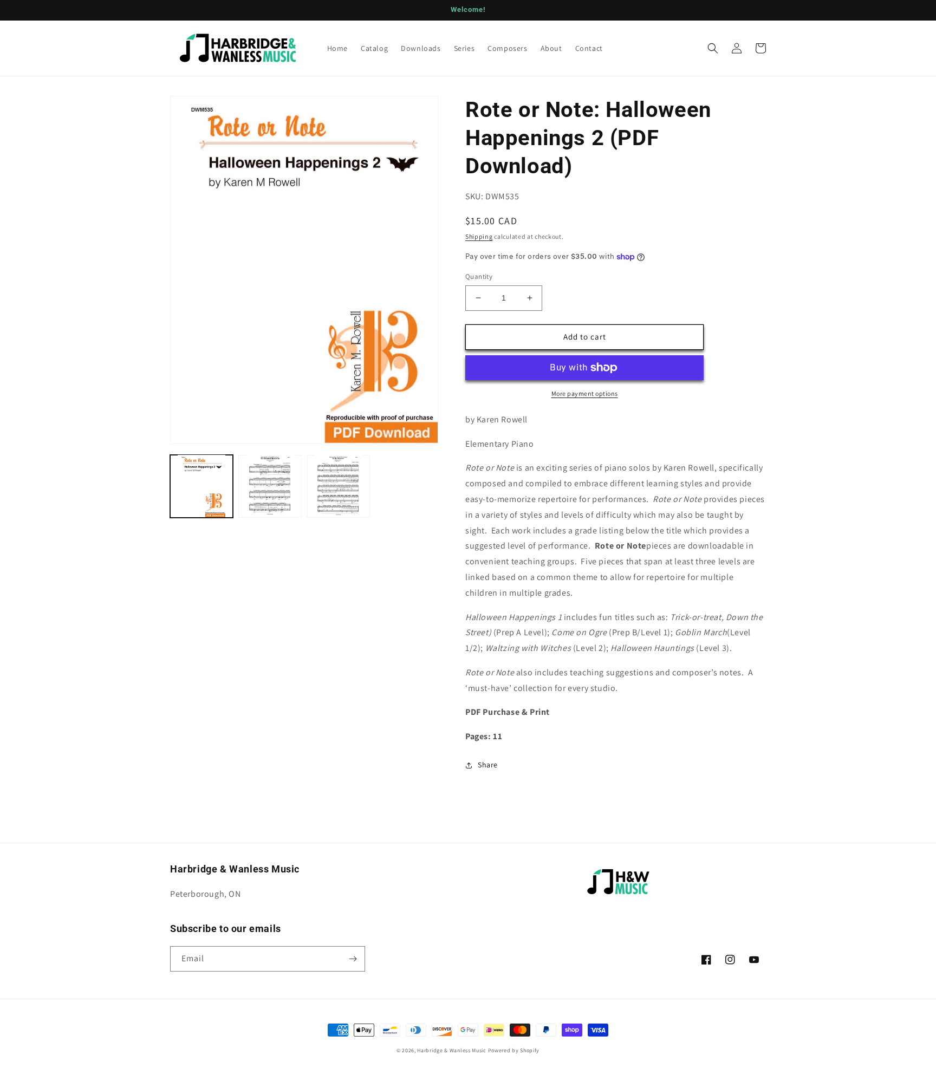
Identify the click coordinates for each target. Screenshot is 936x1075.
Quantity (478, 276)
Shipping (479, 236)
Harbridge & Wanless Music (451, 1050)
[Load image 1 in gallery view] (201, 485)
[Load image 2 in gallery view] (269, 485)
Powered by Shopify (514, 1050)
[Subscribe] (353, 959)
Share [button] (488, 765)
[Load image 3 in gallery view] (338, 485)
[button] (713, 48)
